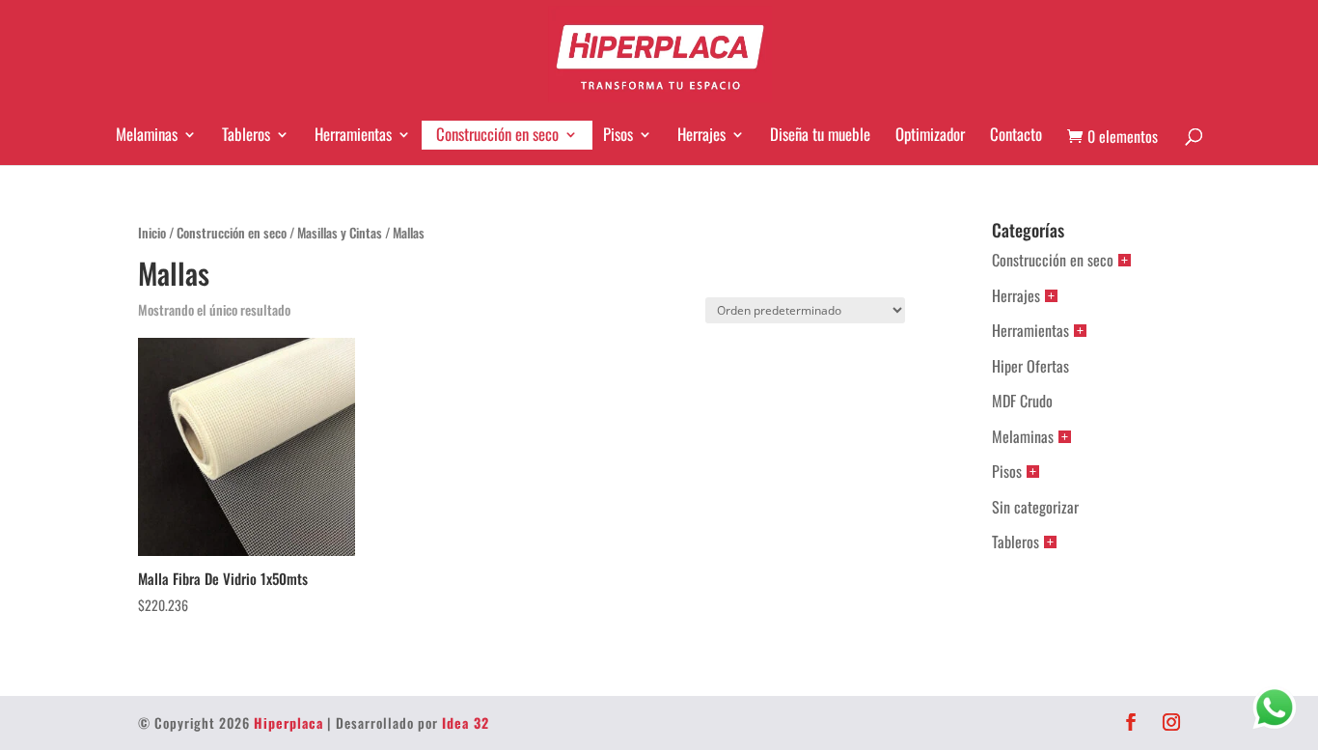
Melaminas (147, 134)
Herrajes (701, 134)
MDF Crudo (1022, 400)
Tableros (246, 134)
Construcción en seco (497, 134)
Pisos (618, 134)
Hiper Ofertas (1030, 365)
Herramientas (353, 134)
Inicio (152, 232)
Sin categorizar (1035, 506)
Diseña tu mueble (820, 134)
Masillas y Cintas (339, 232)
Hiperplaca (288, 722)
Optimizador (930, 134)
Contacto (1016, 134)
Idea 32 (465, 722)
